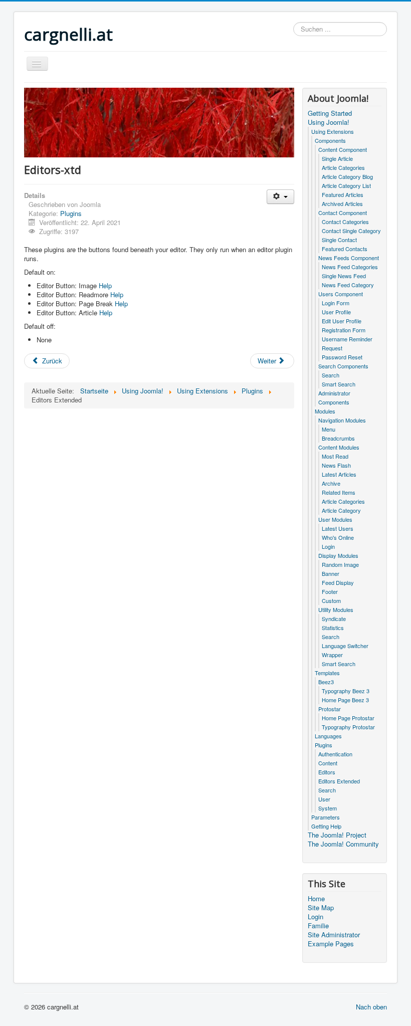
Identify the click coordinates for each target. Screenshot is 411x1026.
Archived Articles (342, 203)
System (327, 808)
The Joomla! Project (337, 835)
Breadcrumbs (338, 438)
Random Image (340, 564)
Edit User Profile (341, 321)
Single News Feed (344, 276)
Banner (330, 573)
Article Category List (346, 185)
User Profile (336, 312)
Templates (327, 673)
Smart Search (338, 384)
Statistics (333, 628)
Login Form (335, 303)
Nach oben (371, 1006)
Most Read (335, 456)
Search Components (343, 366)
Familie (318, 925)
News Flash (336, 465)
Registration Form (343, 330)
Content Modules (338, 447)
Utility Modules (335, 609)
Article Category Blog (347, 176)
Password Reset (342, 357)
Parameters (325, 817)
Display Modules (338, 555)
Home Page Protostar (348, 718)
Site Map (321, 907)
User (324, 799)
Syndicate (334, 618)
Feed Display (338, 582)
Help (104, 285)
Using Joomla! (328, 122)
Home (316, 898)
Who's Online (338, 537)
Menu (328, 429)
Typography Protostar (348, 727)
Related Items (338, 492)
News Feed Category (348, 285)
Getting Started (330, 113)
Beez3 (326, 682)
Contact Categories (345, 222)
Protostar (329, 709)
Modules (325, 411)
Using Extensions (332, 131)
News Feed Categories (350, 267)
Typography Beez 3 (345, 691)
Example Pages (331, 943)
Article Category (341, 510)
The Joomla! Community (343, 844)
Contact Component (342, 213)
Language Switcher (345, 646)
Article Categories (343, 167)
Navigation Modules (342, 420)
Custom (331, 600)
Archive (331, 483)
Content (327, 763)
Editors (326, 772)
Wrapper (332, 655)
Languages (328, 736)
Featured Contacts (344, 249)
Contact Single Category (351, 231)
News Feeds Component (348, 258)
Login (328, 546)
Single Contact (339, 240)
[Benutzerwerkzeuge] (280, 196)
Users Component (340, 294)
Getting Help (326, 826)
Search (330, 375)
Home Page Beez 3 (345, 700)
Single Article (337, 158)
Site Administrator (334, 934)
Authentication (335, 754)
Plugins (71, 213)
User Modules (335, 519)
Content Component (342, 149)
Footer (330, 591)
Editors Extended (339, 781)
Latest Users (337, 528)
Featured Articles (342, 194)
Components (330, 140)
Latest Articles (339, 474)
